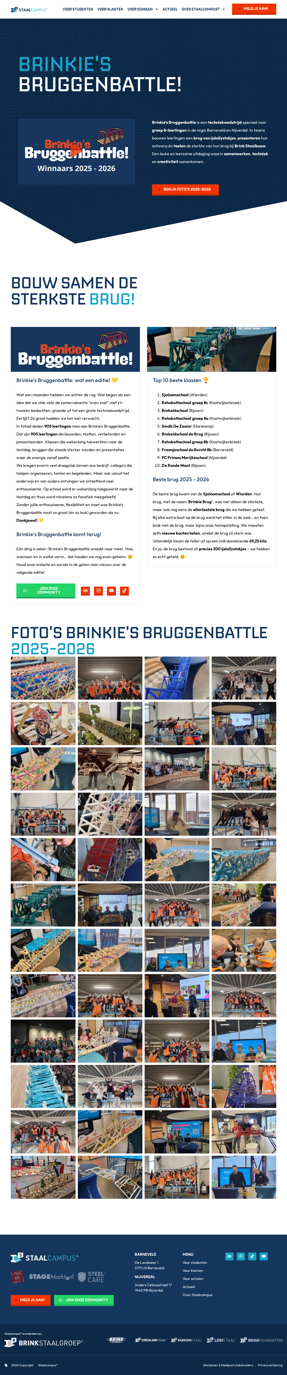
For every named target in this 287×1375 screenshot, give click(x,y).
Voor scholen (140, 9)
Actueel (170, 9)
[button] (76, 151)
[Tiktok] (124, 591)
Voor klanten (110, 9)
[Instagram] (98, 591)
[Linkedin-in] (85, 591)
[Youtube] (111, 591)
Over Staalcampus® (201, 9)
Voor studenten (78, 9)
